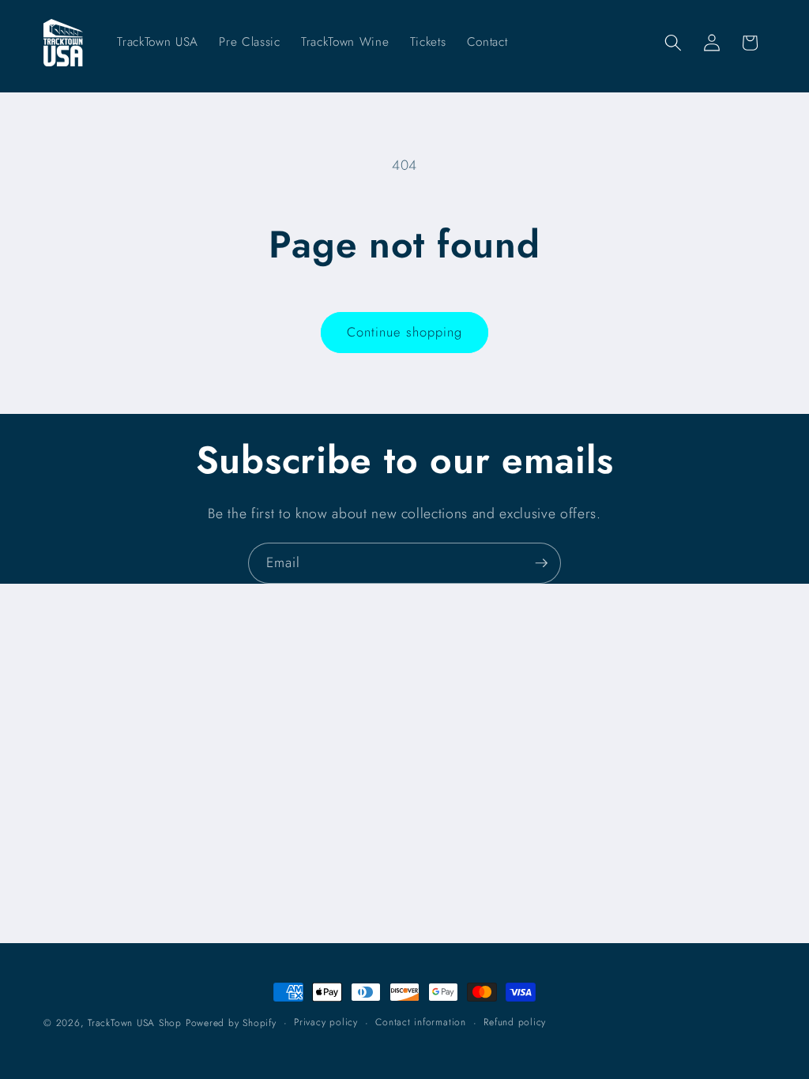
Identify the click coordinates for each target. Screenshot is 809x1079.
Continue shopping (405, 331)
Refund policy (515, 1022)
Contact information (420, 1022)
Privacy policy (326, 1022)
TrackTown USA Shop (135, 1023)
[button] (673, 43)
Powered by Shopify (231, 1023)
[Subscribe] (541, 563)
